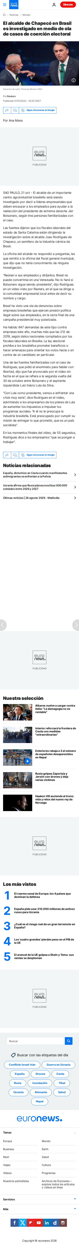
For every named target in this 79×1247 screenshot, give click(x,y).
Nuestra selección (23, 698)
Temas (7, 1132)
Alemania (41, 1092)
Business (8, 1149)
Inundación (39, 1083)
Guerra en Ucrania (58, 1064)
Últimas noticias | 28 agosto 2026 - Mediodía (31, 497)
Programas (48, 1173)
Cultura (46, 1165)
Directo (68, 4)
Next (6, 1157)
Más (5, 1209)
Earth (45, 1149)
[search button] (68, 1041)
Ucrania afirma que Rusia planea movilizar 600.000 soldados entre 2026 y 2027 (35, 487)
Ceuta (60, 1074)
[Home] (4, 14)
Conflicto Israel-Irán (22, 1064)
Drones (40, 1074)
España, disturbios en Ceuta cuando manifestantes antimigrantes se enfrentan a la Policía (35, 474)
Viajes (6, 1165)
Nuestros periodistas (16, 1181)
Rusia (17, 1083)
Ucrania (18, 1092)
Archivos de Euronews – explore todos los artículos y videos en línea (58, 1184)
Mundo (26, 15)
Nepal (39, 1101)
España (20, 1074)
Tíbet (61, 1083)
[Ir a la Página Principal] (13, 4)
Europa (7, 1141)
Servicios (9, 1199)
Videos (7, 1173)
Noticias (14, 15)
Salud (62, 1092)
